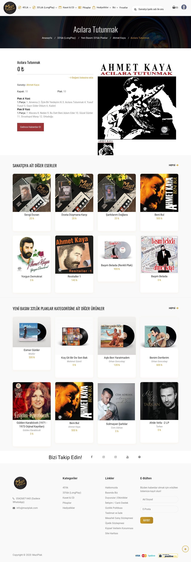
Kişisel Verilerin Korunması (119, 528)
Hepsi (172, 165)
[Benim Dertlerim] (159, 341)
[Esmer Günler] (32, 338)
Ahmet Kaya (119, 37)
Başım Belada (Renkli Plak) (117, 265)
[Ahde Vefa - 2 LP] (159, 406)
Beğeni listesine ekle (82, 77)
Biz (114, 7)
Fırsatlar (124, 7)
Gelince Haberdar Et (30, 127)
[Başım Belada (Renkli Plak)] (117, 254)
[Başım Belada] (159, 259)
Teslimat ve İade (113, 513)
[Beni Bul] (159, 197)
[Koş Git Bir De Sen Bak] (74, 341)
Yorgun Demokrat (31, 276)
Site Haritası (111, 533)
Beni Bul (159, 214)
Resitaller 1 (74, 276)
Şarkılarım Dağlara (117, 214)
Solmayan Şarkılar (117, 423)
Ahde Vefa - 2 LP (159, 422)
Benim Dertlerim (159, 357)
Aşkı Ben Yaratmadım (117, 357)
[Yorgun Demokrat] (32, 259)
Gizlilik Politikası (114, 508)
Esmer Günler (32, 350)
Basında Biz (111, 492)
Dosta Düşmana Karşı (74, 214)
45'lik (25, 7)
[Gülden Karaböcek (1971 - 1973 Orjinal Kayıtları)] (32, 408)
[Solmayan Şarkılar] (117, 407)
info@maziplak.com (27, 508)
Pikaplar (86, 7)
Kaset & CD (68, 7)
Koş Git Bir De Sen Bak (74, 357)
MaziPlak (37, 554)
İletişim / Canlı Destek (116, 502)
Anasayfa (47, 37)
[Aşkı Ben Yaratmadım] (117, 341)
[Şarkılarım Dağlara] (117, 197)
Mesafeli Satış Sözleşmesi (119, 518)
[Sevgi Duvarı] (32, 197)
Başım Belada (159, 276)
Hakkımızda (111, 487)
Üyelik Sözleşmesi (114, 523)
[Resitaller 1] (74, 259)
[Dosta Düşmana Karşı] (74, 197)
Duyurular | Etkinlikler (116, 497)
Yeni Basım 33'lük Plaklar (94, 37)
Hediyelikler (102, 7)
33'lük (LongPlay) (45, 7)
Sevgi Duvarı (31, 214)
